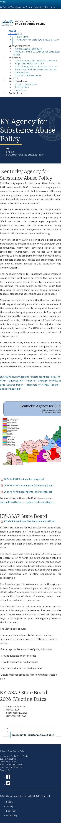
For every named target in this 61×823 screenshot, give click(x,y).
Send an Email (6, 770)
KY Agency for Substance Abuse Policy (37, 39)
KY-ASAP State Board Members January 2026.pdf (29, 521)
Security (9, 806)
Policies (9, 802)
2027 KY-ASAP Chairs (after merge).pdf (24, 479)
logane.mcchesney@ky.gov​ (40, 502)
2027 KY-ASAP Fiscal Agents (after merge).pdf (28, 491)
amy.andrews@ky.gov (11, 502)
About (11, 151)
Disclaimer (10, 811)
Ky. (3, 1)
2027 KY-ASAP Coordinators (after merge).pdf (28, 485)
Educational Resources (28, 75)
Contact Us (15, 93)
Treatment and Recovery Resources (36, 69)
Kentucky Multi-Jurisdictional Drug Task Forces (36, 53)
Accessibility (11, 815)
